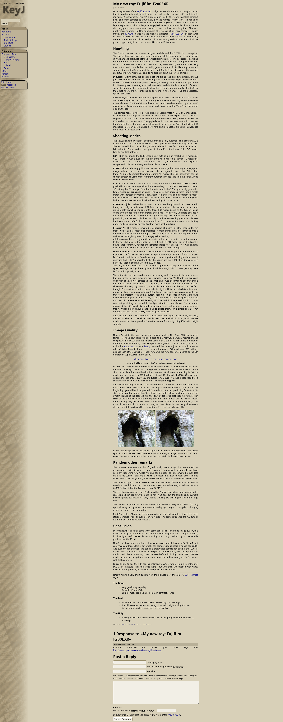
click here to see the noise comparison (155, 359)
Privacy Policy (7, 87)
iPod (8, 65)
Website (151, 671)
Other (4, 70)
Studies (7, 45)
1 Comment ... (147, 624)
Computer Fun (9, 54)
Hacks (7, 62)
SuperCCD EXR (177, 33)
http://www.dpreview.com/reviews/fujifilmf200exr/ (137, 650)
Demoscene (9, 37)
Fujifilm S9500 (144, 11)
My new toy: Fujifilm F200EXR (141, 3)
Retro (6, 68)
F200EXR (129, 33)
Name (154, 662)
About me (6, 31)
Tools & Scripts (11, 40)
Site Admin (6, 82)
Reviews (6, 76)
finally (147, 346)
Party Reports (13, 59)
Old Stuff (8, 42)
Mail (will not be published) (165, 666)
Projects (5, 34)
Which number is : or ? (134, 710)
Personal (6, 73)
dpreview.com (131, 346)
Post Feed (11, 84)
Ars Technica (191, 574)
